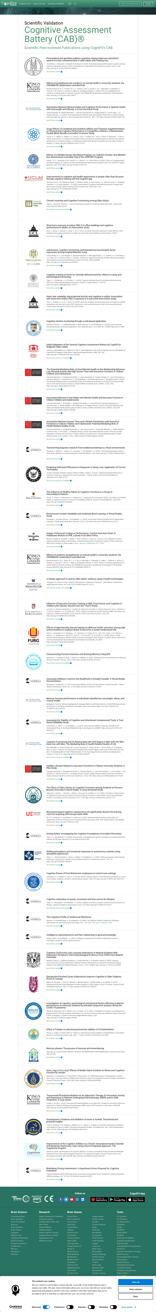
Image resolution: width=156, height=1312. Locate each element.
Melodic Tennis (73, 1260)
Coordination (16, 1246)
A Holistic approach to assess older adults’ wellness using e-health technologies (84, 579)
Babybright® (122, 1233)
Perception (15, 1251)
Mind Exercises (123, 1254)
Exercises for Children (125, 1238)
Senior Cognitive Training (49, 1233)
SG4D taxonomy (45, 1241)
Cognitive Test (25, 4)
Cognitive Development (126, 1241)
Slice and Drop (97, 1260)
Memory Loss (16, 1235)
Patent (119, 1227)
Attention (14, 1254)
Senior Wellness (45, 1227)
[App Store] (136, 1199)
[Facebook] (60, 1199)
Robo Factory (72, 1233)
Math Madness (73, 1254)
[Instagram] (77, 1199)
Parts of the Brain (18, 1222)
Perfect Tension (98, 1257)
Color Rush (71, 1270)
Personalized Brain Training (127, 1257)
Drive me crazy (73, 1243)
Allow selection (135, 1289)
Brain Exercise (122, 1243)
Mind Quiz (121, 1249)
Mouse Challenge (99, 1254)
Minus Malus (97, 1251)
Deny (135, 1296)
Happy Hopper (98, 1216)
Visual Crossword (74, 1246)
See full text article (53, 72)
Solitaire (70, 1230)
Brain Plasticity (17, 1227)
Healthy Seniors (45, 1230)
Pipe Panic (71, 1224)
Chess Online (72, 1216)
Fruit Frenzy (72, 1222)
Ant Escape (71, 1235)
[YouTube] (71, 1199)
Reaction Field (97, 1268)
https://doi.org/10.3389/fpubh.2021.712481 (89, 543)
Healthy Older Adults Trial (49, 1222)
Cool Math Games (124, 1268)
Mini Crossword (73, 1219)
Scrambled (71, 1262)
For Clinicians (122, 1219)
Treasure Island (73, 1238)
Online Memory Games (126, 1265)
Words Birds (97, 1270)
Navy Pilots (43, 1224)
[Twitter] (66, 1199)
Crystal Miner (72, 1227)
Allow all (135, 1282)
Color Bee (96, 1230)
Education (121, 1224)
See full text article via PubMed (57, 209)
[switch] (70, 1307)
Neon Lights (72, 1241)
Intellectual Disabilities (20, 1238)
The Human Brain (18, 1216)
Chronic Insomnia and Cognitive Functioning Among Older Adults (77, 200)
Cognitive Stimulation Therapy (129, 1251)
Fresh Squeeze (98, 1241)
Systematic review (46, 1238)
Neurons (14, 1224)
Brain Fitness (16, 1230)
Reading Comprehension (126, 1270)
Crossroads (96, 1235)
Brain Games (122, 1260)
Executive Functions (19, 1243)
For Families (121, 1216)
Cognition (15, 1233)
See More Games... (99, 1273)
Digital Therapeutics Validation (51, 1216)
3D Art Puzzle (72, 1273)
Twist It (95, 1262)
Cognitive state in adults (48, 1235)
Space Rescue (72, 1251)
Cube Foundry (97, 1238)
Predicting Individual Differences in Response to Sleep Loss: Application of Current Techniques (86, 468)
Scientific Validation (56, 4)
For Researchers (123, 1222)
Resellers (120, 1235)
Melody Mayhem (73, 1268)
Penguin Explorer (99, 1224)
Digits (94, 1227)
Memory (14, 1249)
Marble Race (72, 1257)
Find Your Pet (72, 1265)
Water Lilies (96, 1265)
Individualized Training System (129, 1246)
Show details (126, 1307)
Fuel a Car (96, 1246)
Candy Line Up (98, 1219)
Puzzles (95, 1222)
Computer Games (46, 1219)
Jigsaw (95, 1243)
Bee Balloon (97, 1233)
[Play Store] (117, 1199)
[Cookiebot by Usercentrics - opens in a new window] (15, 1307)
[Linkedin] (82, 1199)
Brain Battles (122, 1276)
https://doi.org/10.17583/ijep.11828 (100, 923)
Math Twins (97, 1249)
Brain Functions (17, 1241)
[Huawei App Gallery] (99, 1199)
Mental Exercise (123, 1262)
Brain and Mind (17, 1219)
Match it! (70, 1249)
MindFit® (120, 1230)
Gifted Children (123, 1273)
